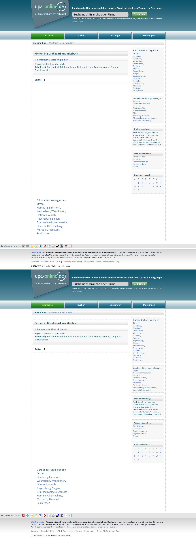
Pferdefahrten (139, 156)
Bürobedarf (68, 42)
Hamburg (137, 56)
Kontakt (44, 261)
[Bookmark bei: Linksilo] (44, 246)
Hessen (136, 105)
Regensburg (138, 71)
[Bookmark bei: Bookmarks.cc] (40, 246)
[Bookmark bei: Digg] (53, 246)
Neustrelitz (137, 78)
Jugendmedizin (139, 164)
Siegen (136, 73)
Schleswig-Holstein (141, 115)
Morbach (137, 85)
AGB (58, 261)
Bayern (136, 101)
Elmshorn (137, 58)
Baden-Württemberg (142, 120)
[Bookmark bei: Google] (70, 246)
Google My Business (105, 261)
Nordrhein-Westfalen (142, 103)
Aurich (136, 68)
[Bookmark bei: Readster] (49, 246)
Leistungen (115, 35)
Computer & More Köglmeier (52, 59)
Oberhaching (138, 83)
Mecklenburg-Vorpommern (144, 118)
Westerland (138, 61)
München (137, 113)
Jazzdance (137, 159)
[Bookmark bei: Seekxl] (36, 246)
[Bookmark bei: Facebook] (61, 246)
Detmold (136, 66)
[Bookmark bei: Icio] (27, 246)
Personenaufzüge (140, 161)
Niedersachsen (139, 110)
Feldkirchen (138, 90)
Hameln (136, 81)
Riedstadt (137, 88)
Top (117, 261)
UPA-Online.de (37, 252)
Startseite (47, 35)
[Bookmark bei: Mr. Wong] (23, 246)
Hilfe (52, 261)
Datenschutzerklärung (72, 261)
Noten (135, 166)
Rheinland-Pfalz (139, 108)
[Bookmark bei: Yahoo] (66, 246)
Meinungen (149, 35)
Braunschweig (139, 76)
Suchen (81, 35)
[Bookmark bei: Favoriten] (31, 246)
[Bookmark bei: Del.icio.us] (57, 246)
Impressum (89, 261)
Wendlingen (138, 63)
